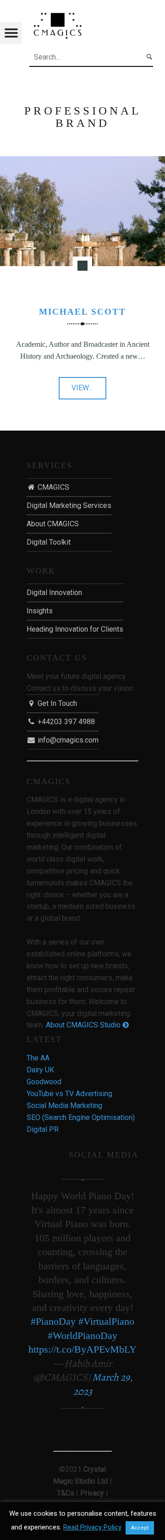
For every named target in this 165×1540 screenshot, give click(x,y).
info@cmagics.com (67, 740)
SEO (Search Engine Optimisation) (81, 1117)
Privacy (92, 1493)
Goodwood (44, 1081)
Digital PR (43, 1129)
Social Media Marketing (64, 1105)
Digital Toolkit (49, 542)
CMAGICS (52, 487)
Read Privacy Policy (92, 1527)
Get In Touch (56, 703)
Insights (40, 610)
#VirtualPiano (106, 1321)
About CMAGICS (53, 523)
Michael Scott (82, 312)
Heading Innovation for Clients (75, 629)
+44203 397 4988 (65, 721)
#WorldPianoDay (82, 1335)
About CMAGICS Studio (84, 1025)
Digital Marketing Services (69, 505)
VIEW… (89, 391)
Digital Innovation (54, 592)
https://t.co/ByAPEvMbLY (82, 1349)
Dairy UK (40, 1069)
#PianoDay (53, 1321)
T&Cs (65, 1493)
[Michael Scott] (82, 162)
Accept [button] (139, 1528)
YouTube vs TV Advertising (69, 1093)
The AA (38, 1058)
